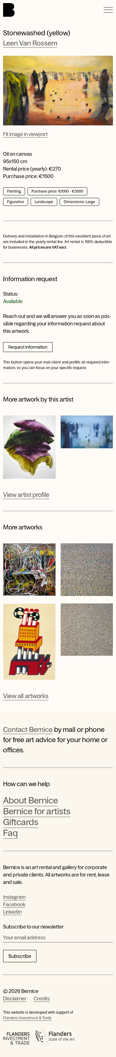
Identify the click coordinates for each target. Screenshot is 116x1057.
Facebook (14, 904)
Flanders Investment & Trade (27, 1018)
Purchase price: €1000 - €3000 (57, 191)
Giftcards (20, 822)
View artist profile (26, 494)
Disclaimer (14, 998)
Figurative (15, 202)
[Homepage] (9, 10)
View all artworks (26, 696)
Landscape (44, 202)
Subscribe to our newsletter (33, 926)
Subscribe (19, 956)
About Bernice (30, 800)
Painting (14, 191)
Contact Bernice (28, 729)
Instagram (14, 897)
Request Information (27, 347)
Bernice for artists (37, 811)
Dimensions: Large (79, 202)
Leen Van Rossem (30, 43)
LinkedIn (12, 912)
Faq (10, 833)
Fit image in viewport (25, 134)
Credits (42, 998)
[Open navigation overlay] (108, 10)
